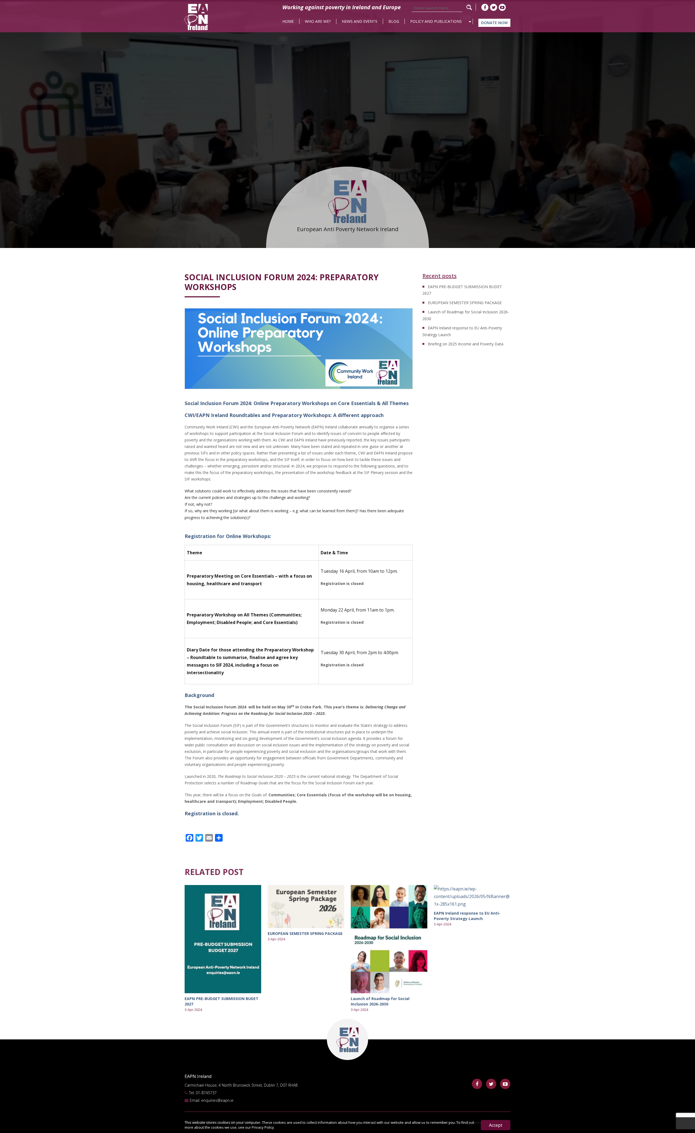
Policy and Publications (436, 21)
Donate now (494, 22)
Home (288, 21)
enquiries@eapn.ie (217, 1100)
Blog (393, 21)
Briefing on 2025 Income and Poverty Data (465, 343)
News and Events (359, 21)
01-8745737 (206, 1092)
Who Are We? (318, 21)
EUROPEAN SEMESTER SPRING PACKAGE (465, 302)
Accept (495, 1125)
